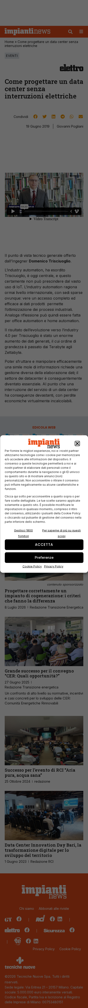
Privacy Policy (53, 566)
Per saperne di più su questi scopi (61, 533)
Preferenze (44, 557)
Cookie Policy (32, 566)
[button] (77, 443)
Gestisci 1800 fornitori (23, 533)
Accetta (44, 544)
